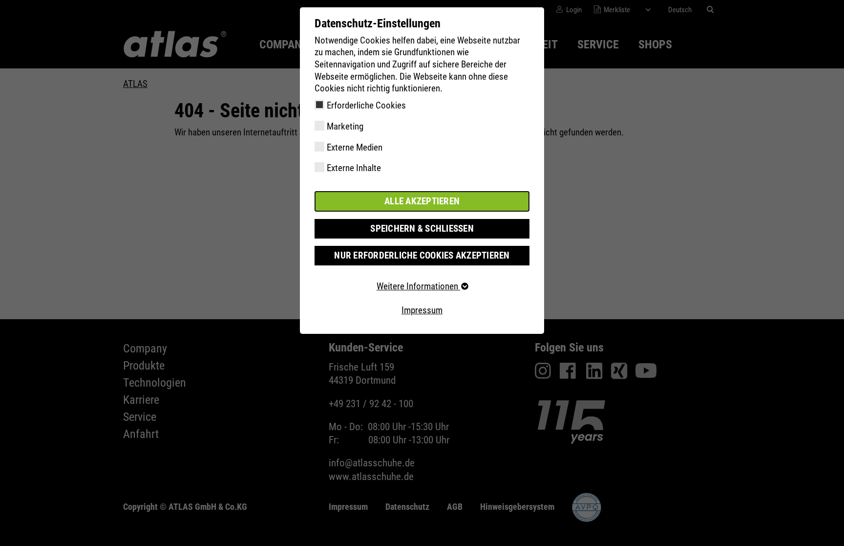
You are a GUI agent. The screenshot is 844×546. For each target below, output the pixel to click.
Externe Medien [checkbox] (354, 147)
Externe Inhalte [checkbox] (354, 168)
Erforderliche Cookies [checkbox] (366, 105)
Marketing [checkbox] (345, 126)
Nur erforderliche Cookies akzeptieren (421, 255)
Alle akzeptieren (422, 201)
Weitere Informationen (418, 286)
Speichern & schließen (422, 228)
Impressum (422, 310)
